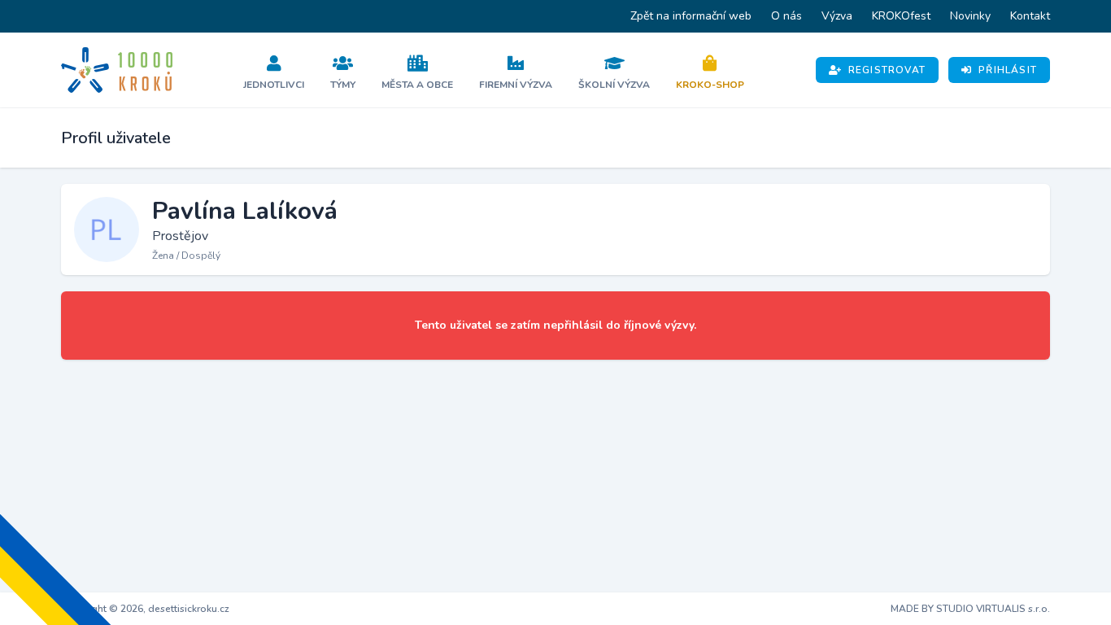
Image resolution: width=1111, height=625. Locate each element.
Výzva (836, 16)
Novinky (970, 16)
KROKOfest (901, 16)
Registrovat (887, 69)
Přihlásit (1007, 69)
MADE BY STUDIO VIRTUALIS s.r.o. (970, 608)
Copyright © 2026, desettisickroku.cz (145, 608)
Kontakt (1030, 16)
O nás (786, 16)
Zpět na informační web (691, 16)
